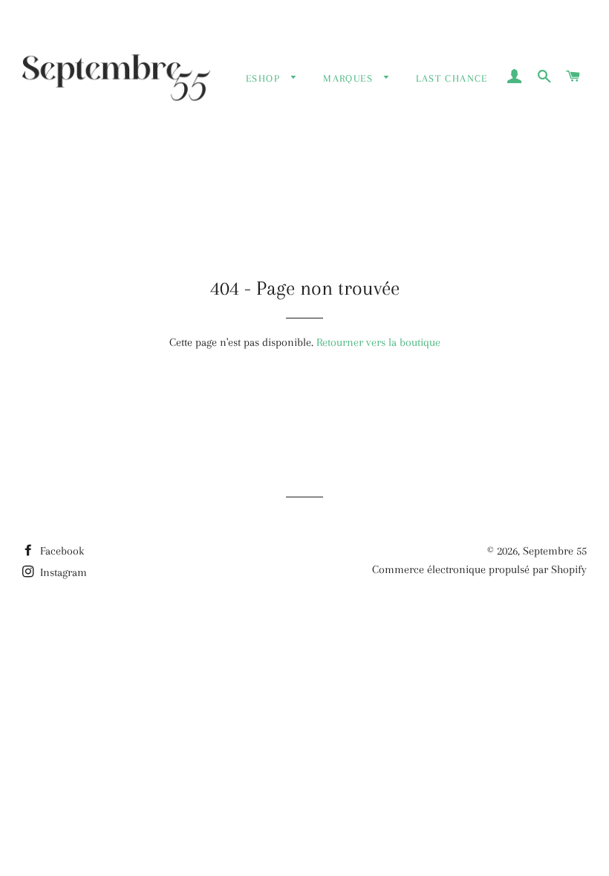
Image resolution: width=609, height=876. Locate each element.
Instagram (62, 572)
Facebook (60, 551)
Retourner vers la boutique (378, 342)
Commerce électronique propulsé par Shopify (479, 569)
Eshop (265, 78)
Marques (350, 78)
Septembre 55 (555, 551)
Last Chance (451, 78)
